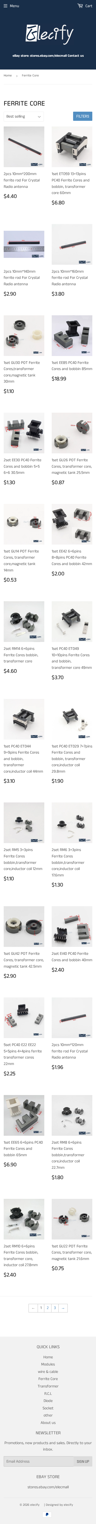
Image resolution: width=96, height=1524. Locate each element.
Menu (14, 6)
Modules (48, 1364)
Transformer (48, 1386)
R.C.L (48, 1394)
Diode (48, 1401)
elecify (34, 1505)
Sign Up (83, 1461)
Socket (48, 1408)
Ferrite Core (48, 1379)
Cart (88, 6)
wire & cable (48, 1372)
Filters (82, 116)
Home (8, 75)
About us (48, 1423)
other (48, 1415)
